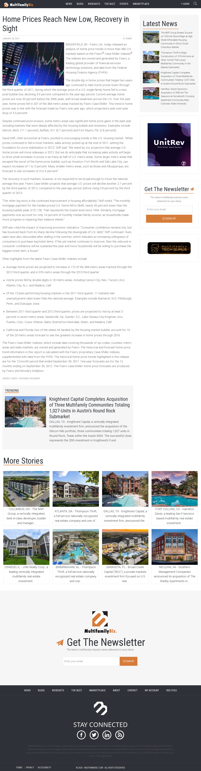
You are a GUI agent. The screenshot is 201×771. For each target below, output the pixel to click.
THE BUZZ (76, 690)
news (69, 3)
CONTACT (133, 690)
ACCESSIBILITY (44, 767)
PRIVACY (30, 767)
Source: (21, 378)
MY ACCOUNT (152, 690)
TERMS (19, 767)
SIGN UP (129, 661)
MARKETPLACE (97, 690)
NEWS (27, 690)
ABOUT (116, 690)
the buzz (109, 3)
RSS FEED (171, 690)
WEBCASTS (58, 690)
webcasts (94, 3)
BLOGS (41, 690)
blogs (80, 3)
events (124, 3)
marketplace (141, 3)
